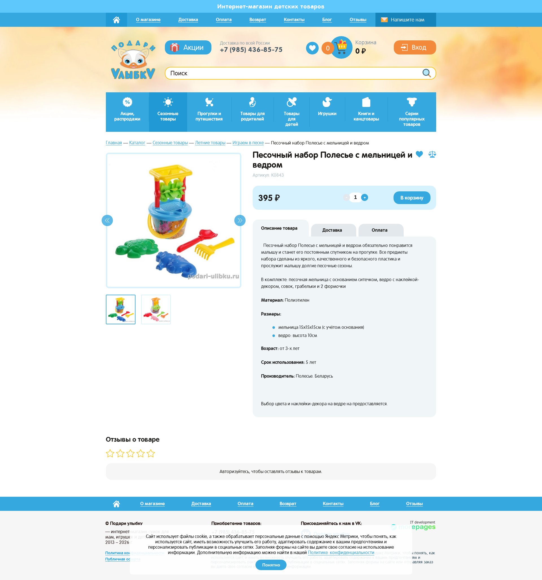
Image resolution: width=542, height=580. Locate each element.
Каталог (137, 143)
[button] (107, 220)
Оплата (380, 230)
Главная (114, 143)
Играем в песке (248, 143)
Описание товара (279, 228)
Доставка (332, 230)
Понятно (271, 565)
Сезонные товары (170, 143)
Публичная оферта (122, 559)
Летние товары (210, 143)
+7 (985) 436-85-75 (251, 50)
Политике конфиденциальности (341, 552)
